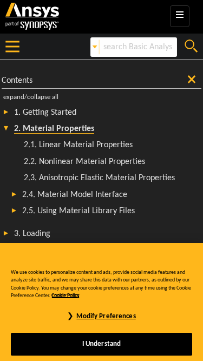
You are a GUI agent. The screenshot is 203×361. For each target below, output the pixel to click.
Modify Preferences (105, 316)
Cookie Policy (65, 295)
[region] (101, 302)
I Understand (101, 343)
